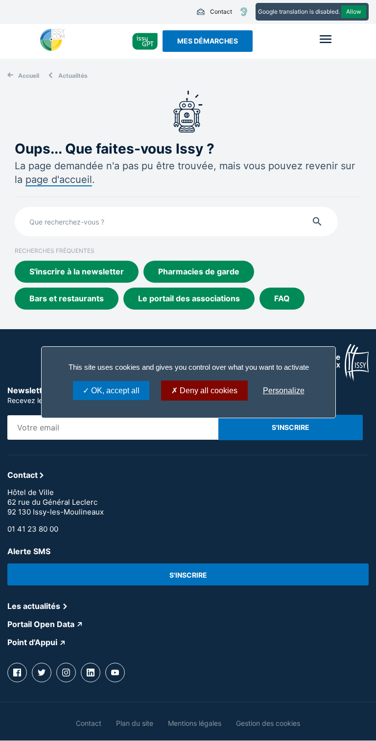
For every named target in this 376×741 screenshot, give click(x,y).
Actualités (73, 75)
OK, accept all (114, 390)
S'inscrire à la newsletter (76, 271)
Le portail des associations (189, 298)
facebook (17, 672)
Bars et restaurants (66, 298)
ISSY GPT (145, 41)
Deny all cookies (207, 390)
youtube (115, 672)
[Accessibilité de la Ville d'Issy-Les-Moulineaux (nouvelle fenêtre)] (243, 11)
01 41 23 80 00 (32, 529)
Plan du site (134, 723)
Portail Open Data (40, 624)
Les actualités (33, 606)
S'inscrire (188, 575)
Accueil (28, 75)
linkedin (90, 672)
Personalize (284, 390)
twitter (41, 672)
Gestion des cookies (268, 723)
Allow (353, 11)
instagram (66, 672)
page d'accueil (58, 179)
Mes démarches (207, 41)
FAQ (282, 298)
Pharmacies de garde (198, 271)
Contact (214, 12)
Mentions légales (194, 723)
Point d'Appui (32, 642)
